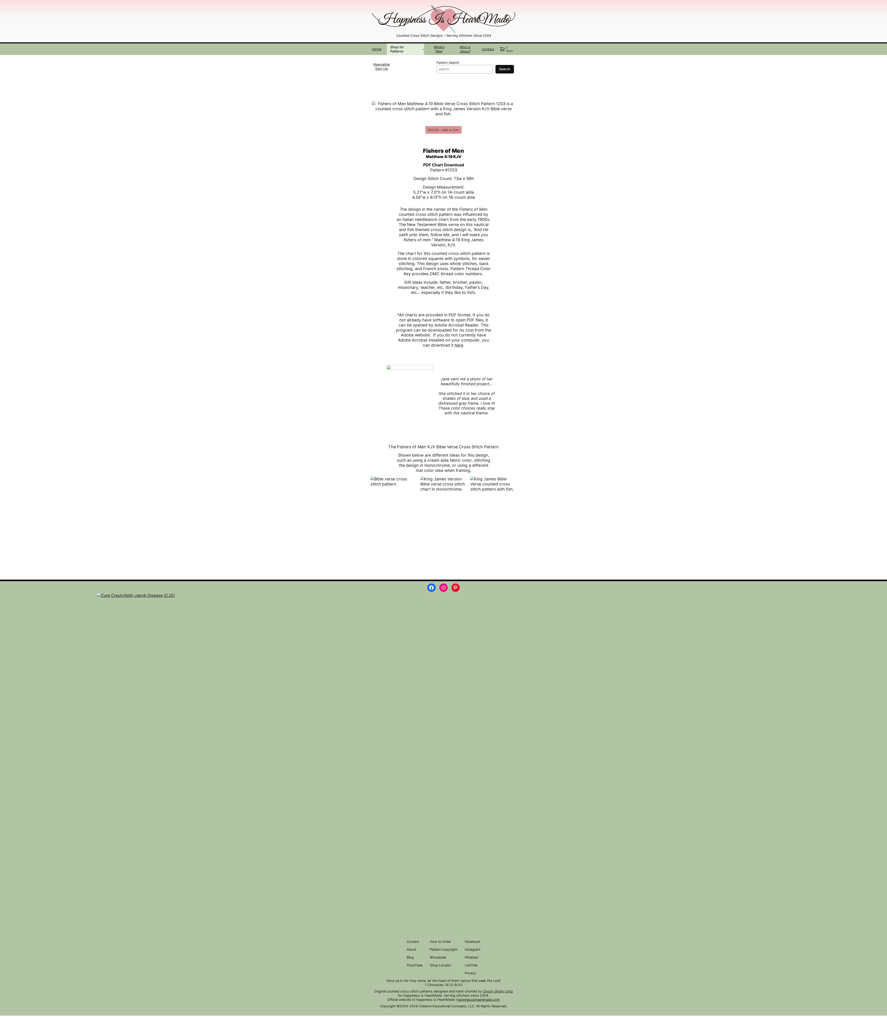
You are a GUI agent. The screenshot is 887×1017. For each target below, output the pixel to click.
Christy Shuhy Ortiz (498, 991)
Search (504, 69)
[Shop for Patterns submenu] (423, 49)
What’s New (439, 49)
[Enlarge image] (509, 10)
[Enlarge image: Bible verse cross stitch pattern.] (410, 482)
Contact (488, 49)
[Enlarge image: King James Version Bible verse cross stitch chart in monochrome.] (460, 482)
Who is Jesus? (465, 49)
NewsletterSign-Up (381, 66)
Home (376, 49)
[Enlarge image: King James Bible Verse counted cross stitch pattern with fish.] (510, 482)
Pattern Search (448, 62)
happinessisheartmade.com (478, 1000)
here (459, 345)
